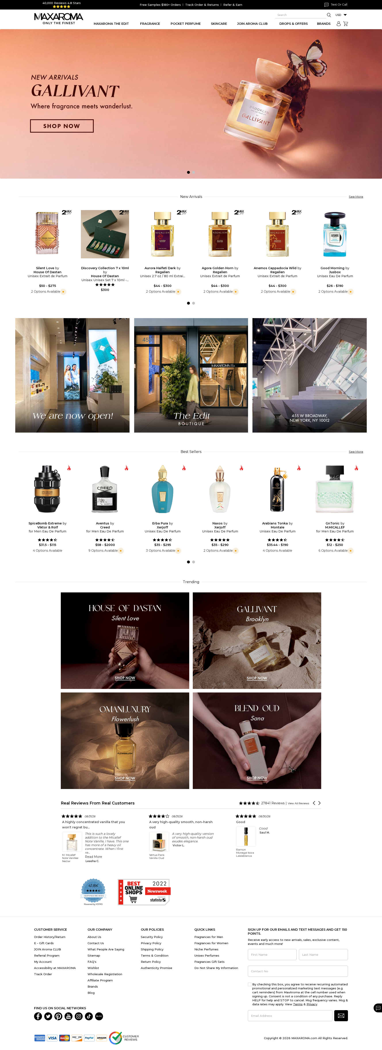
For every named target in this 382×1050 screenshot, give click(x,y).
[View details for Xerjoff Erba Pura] (162, 489)
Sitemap (94, 955)
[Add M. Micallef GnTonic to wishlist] (331, 518)
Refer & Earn (232, 4)
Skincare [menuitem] (219, 24)
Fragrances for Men (208, 937)
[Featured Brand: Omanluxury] (125, 740)
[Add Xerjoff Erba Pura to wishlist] (159, 518)
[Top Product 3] (309, 375)
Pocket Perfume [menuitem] (186, 24)
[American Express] (39, 1037)
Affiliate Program (100, 980)
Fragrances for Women (211, 943)
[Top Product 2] (191, 375)
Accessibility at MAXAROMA (55, 968)
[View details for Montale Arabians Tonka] (277, 489)
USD (338, 15)
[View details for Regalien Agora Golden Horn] (220, 234)
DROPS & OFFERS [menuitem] (293, 24)
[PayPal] (89, 1037)
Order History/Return (49, 937)
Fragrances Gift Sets (209, 961)
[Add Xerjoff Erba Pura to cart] (166, 518)
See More (356, 196)
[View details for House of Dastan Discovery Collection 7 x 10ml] (105, 234)
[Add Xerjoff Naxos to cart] (223, 518)
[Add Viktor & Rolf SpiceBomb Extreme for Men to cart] (51, 518)
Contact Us (96, 943)
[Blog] (99, 1016)
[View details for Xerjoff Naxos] (220, 489)
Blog (91, 992)
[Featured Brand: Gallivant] (257, 640)
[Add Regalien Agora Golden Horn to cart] (223, 263)
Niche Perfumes (206, 949)
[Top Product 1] (72, 375)
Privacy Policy (151, 943)
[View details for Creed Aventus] (105, 489)
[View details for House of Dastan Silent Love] (47, 234)
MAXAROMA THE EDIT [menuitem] (111, 24)
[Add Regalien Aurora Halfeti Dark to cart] (166, 263)
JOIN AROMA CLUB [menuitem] (252, 24)
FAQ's (92, 961)
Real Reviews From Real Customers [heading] (98, 803)
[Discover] (77, 1037)
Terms (298, 1004)
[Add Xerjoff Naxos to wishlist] (216, 518)
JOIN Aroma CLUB (47, 949)
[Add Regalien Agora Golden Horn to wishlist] (216, 263)
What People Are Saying (106, 949)
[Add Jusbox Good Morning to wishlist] (331, 263)
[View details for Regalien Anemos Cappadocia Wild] (277, 234)
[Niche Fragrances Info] (62, 292)
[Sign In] (338, 23)
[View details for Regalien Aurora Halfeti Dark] (162, 234)
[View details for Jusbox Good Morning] (335, 234)
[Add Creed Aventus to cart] (108, 518)
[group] (191, 104)
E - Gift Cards (44, 943)
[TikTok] (89, 1016)
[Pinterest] (58, 1016)
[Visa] (52, 1037)
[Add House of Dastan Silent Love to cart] (51, 263)
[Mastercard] (64, 1037)
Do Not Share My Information (216, 968)
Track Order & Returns (202, 4)
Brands (93, 986)
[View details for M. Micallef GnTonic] (335, 489)
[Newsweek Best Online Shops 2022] (144, 892)
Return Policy (151, 961)
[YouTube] (69, 1016)
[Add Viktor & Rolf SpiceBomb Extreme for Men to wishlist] (44, 518)
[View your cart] (345, 23)
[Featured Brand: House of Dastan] (125, 640)
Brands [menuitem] (323, 24)
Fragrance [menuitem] (150, 24)
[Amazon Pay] (101, 1037)
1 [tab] (188, 172)
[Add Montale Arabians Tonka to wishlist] (274, 518)
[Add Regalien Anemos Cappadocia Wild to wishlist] (274, 263)
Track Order (43, 974)
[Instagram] (79, 1016)
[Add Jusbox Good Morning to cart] (338, 263)
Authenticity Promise (156, 968)
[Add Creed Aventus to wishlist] (101, 518)
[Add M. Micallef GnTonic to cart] (338, 518)
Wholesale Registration (105, 974)
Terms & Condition (154, 955)
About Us (94, 937)
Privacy (312, 1004)
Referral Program (46, 955)
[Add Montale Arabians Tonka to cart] (281, 518)
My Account (43, 961)
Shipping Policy (152, 949)
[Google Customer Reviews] (124, 1037)
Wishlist (93, 968)
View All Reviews (298, 803)
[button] (314, 803)
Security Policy (152, 937)
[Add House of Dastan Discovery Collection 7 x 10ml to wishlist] (101, 263)
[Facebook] (38, 1016)
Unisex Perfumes (206, 955)
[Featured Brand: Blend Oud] (257, 740)
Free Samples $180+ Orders (160, 4)
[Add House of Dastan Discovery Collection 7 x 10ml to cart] (108, 263)
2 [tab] (193, 172)
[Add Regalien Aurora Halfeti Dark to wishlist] (159, 263)
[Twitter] (48, 1016)
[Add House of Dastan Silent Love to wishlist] (44, 263)
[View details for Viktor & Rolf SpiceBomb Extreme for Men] (47, 489)
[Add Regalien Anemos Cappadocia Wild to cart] (281, 263)
